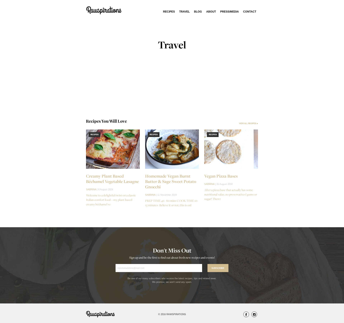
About (211, 12)
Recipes (169, 12)
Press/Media (229, 12)
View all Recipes (247, 123)
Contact (249, 12)
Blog (198, 12)
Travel (184, 12)
